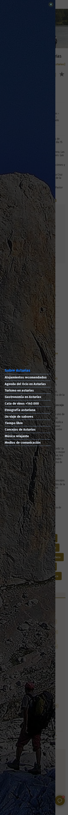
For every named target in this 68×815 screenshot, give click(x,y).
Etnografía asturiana (20, 410)
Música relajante (17, 436)
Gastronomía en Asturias (23, 397)
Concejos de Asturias (20, 429)
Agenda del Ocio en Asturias (25, 384)
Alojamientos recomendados (26, 377)
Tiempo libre (14, 423)
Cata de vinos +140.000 (22, 403)
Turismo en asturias (19, 390)
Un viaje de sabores (19, 416)
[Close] (50, 4)
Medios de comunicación (22, 442)
